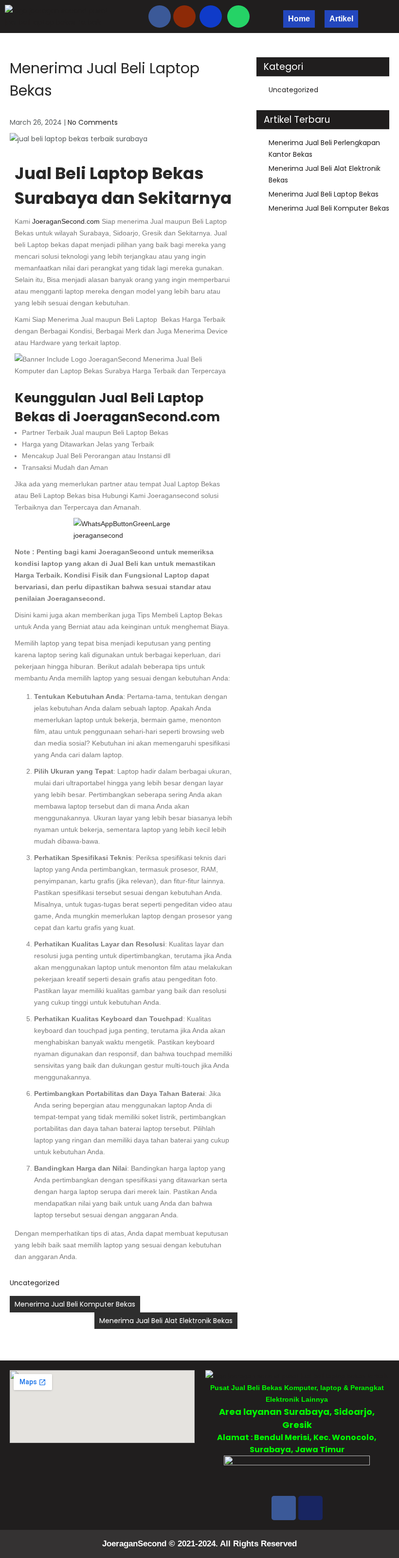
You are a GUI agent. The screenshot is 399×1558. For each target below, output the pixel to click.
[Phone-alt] (211, 16)
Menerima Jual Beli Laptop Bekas (324, 194)
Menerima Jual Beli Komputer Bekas (75, 1304)
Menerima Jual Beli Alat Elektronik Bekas (166, 1321)
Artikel (341, 19)
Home (299, 19)
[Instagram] (310, 1508)
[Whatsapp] (238, 16)
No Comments (93, 122)
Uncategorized (34, 1283)
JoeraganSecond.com (66, 221)
